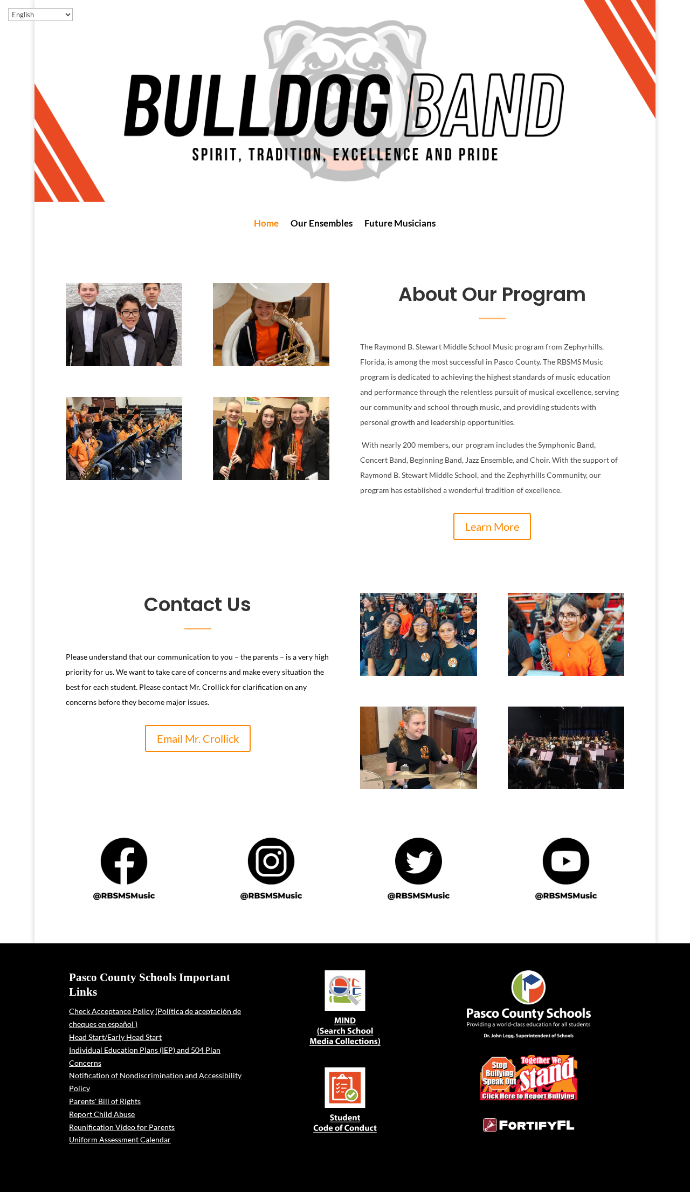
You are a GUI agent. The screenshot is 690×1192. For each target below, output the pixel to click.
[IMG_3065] (566, 672)
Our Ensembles (322, 224)
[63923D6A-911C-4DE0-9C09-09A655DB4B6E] (566, 786)
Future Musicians (400, 224)
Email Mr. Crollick (198, 738)
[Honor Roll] (124, 477)
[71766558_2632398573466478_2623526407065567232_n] (271, 363)
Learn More (492, 526)
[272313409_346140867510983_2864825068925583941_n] (124, 363)
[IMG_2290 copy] (271, 477)
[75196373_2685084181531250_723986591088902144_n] (418, 786)
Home (266, 224)
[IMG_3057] (418, 672)
